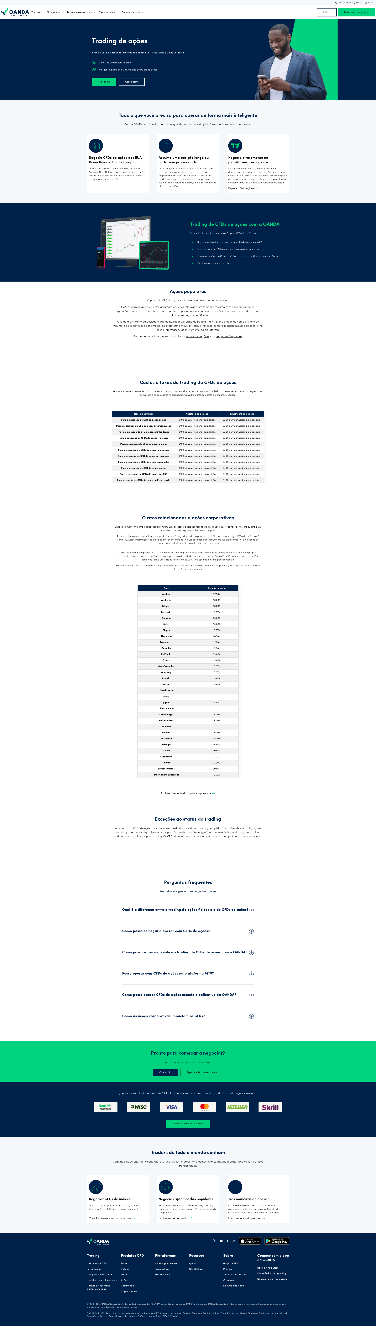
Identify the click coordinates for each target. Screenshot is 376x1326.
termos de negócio (197, 336)
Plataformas (53, 12)
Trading (35, 12)
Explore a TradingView (241, 188)
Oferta (347, 3)
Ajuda (338, 3)
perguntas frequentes (228, 336)
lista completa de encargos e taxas (216, 395)
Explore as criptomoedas (174, 1218)
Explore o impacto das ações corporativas (186, 793)
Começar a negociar (356, 12)
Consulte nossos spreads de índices (110, 1218)
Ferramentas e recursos (79, 12)
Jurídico (357, 3)
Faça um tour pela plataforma (246, 1218)
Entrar (326, 12)
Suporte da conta (131, 12)
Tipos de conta (107, 12)
